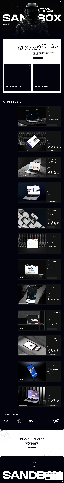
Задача (48, 111)
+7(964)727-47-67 (5, 462)
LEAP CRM (51, 211)
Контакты (34, 466)
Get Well (34, 467)
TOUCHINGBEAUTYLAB (52, 339)
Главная (34, 461)
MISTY (50, 109)
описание (48, 143)
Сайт (48, 112)
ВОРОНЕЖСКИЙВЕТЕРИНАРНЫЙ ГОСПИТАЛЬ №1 (51, 161)
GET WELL (51, 134)
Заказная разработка (35, 463)
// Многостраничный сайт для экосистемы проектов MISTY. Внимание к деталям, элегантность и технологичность (54, 120)
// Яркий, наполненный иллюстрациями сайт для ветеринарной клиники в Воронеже (53, 172)
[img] (17, 77)
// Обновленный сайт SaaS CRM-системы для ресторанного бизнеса (53, 273)
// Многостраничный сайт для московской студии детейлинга (52, 324)
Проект (48, 107)
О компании (34, 462)
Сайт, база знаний (51, 189)
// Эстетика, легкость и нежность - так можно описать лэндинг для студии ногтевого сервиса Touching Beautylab (53, 351)
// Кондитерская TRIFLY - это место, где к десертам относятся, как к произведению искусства (53, 400)
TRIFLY (50, 389)
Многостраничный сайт (52, 166)
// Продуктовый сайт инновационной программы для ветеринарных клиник (53, 196)
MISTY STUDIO (53, 313)
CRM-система (50, 138)
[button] (58, 1)
